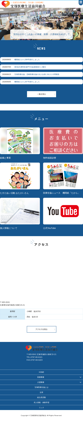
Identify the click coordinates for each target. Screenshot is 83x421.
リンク (41, 408)
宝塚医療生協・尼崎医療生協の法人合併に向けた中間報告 (36, 74)
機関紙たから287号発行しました (27, 82)
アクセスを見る (41, 329)
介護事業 (40, 382)
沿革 (41, 392)
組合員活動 (41, 397)
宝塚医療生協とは (41, 387)
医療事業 (40, 377)
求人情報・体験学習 (41, 402)
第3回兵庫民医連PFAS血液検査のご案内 (30, 67)
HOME (41, 372)
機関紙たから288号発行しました (27, 59)
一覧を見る (41, 94)
